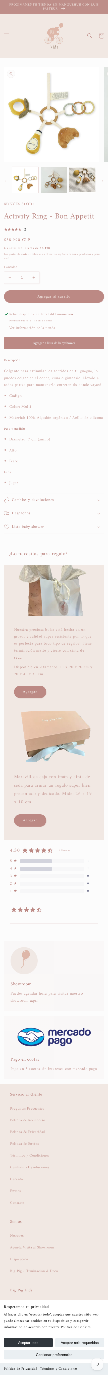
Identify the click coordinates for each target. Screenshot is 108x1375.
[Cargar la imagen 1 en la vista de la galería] (25, 180)
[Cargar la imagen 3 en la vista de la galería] (82, 180)
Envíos (15, 1191)
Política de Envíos (24, 1143)
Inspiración (19, 1259)
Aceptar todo (28, 1343)
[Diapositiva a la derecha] (102, 181)
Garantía (17, 1179)
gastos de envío (18, 254)
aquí (34, 1000)
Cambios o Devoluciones (29, 1167)
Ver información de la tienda (32, 328)
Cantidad (10, 267)
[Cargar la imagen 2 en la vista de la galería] (54, 180)
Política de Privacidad (20, 1369)
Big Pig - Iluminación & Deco (34, 1271)
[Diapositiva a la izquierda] (5, 181)
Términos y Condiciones (59, 1369)
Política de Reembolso (27, 1120)
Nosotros (17, 1235)
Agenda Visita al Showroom (32, 1247)
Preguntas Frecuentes (27, 1108)
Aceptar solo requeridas (80, 1343)
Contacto (17, 1202)
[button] (6, 36)
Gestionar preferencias (54, 1355)
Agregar (30, 691)
